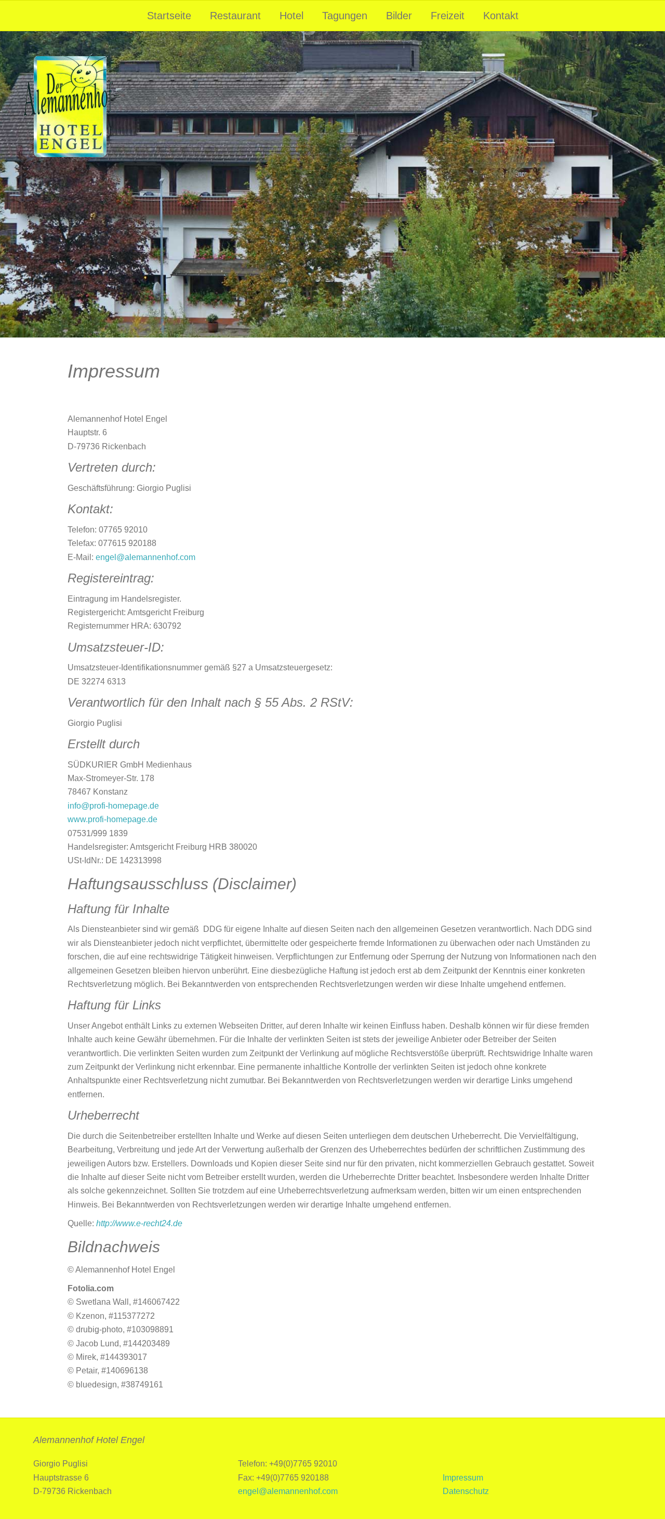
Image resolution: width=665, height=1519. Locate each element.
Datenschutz (466, 1491)
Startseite (169, 15)
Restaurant (235, 15)
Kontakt (500, 15)
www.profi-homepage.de (112, 819)
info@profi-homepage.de (113, 805)
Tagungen (344, 15)
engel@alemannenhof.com (145, 557)
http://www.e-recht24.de (139, 1223)
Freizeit (447, 15)
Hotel (291, 15)
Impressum (463, 1477)
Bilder (399, 15)
